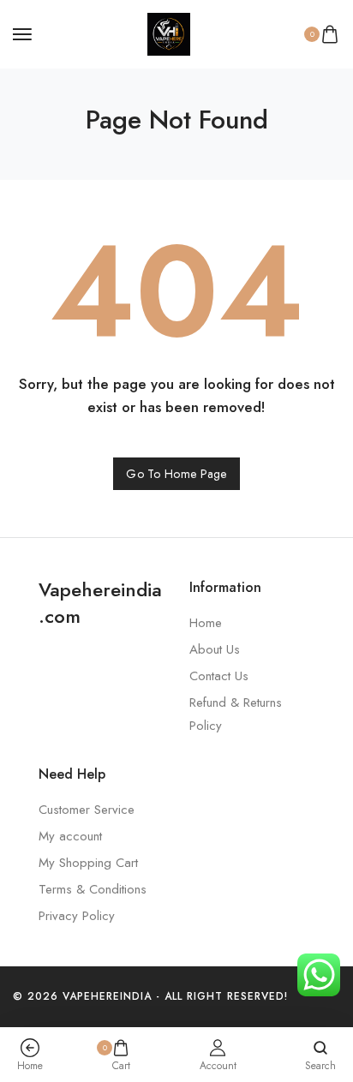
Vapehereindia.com (100, 603)
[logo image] (168, 32)
